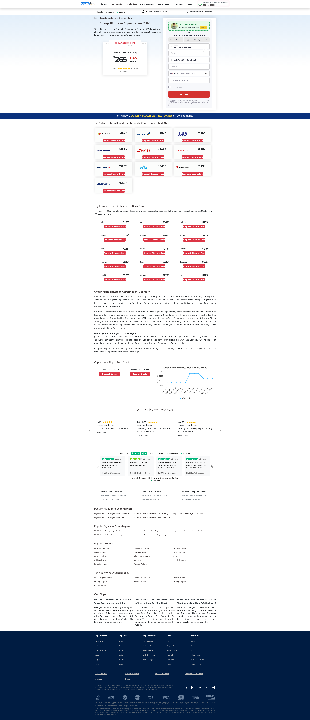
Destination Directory (194, 674)
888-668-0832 (208, 5)
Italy (96, 646)
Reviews (193, 646)
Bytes (127, 679)
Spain (97, 655)
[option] (114, 430)
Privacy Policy (195, 655)
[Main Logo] (89, 4)
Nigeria (97, 660)
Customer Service (197, 664)
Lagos (121, 664)
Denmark (114, 18)
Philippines (99, 641)
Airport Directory (132, 674)
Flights (102, 18)
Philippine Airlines (149, 646)
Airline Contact (172, 650)
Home (96, 18)
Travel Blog (170, 655)
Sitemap (98, 679)
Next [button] (219, 430)
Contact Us (170, 664)
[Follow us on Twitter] (206, 687)
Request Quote (109, 374)
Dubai (121, 655)
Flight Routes (101, 674)
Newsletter (170, 660)
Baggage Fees (171, 646)
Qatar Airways (148, 641)
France (97, 664)
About (193, 641)
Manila (121, 660)
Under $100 (132, 4)
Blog (192, 650)
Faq (168, 641)
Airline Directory (162, 674)
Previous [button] (90, 430)
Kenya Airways (148, 660)
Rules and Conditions (198, 660)
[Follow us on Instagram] (193, 687)
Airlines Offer (117, 4)
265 (121, 59)
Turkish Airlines (148, 650)
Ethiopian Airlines (149, 655)
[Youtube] (199, 687)
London (121, 641)
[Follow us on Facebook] (186, 687)
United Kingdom (100, 650)
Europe (107, 18)
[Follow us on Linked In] (213, 687)
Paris (121, 646)
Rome (121, 650)
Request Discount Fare (114, 140)
